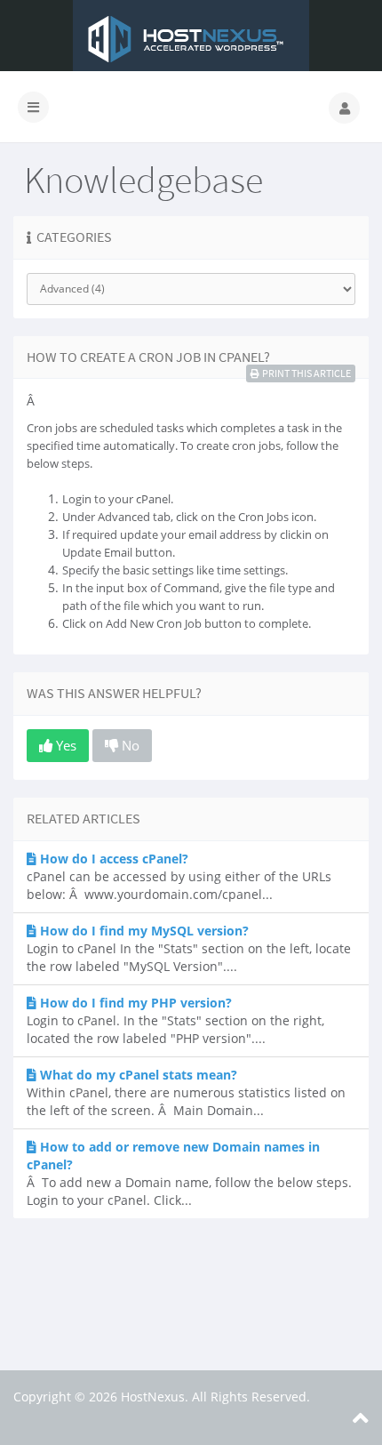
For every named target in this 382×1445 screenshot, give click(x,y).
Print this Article (306, 373)
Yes (64, 745)
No (128, 745)
